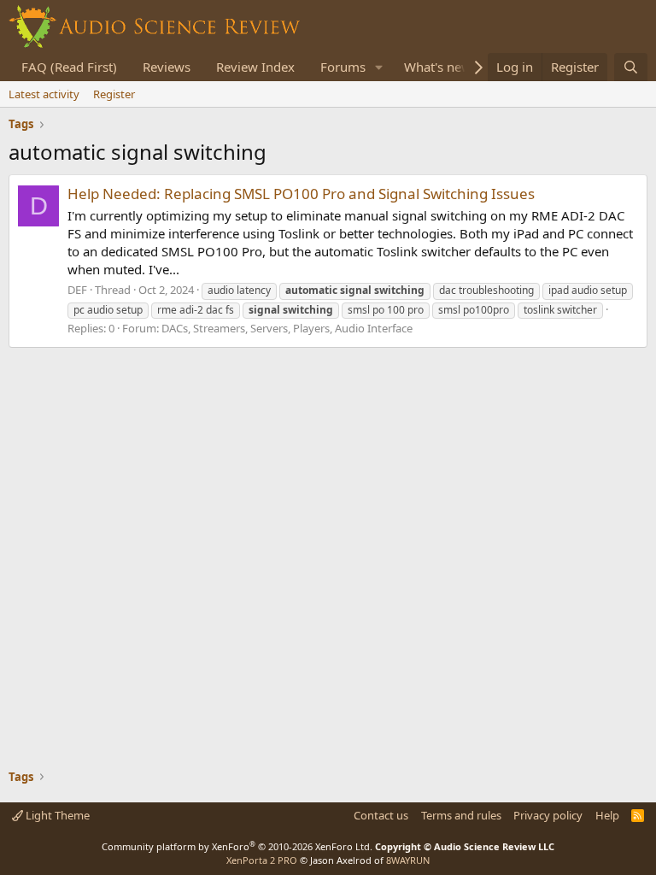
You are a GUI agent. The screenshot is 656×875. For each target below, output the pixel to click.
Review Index (255, 66)
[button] (379, 67)
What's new (438, 66)
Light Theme (56, 815)
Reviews (166, 66)
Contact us (381, 815)
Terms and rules (461, 815)
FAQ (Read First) (69, 66)
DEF (77, 289)
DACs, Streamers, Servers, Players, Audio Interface (287, 328)
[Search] (630, 67)
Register (114, 94)
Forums (343, 66)
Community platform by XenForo (237, 846)
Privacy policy (548, 815)
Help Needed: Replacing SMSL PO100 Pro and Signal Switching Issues (301, 193)
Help (607, 815)
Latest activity (44, 94)
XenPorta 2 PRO (261, 860)
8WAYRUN (408, 860)
